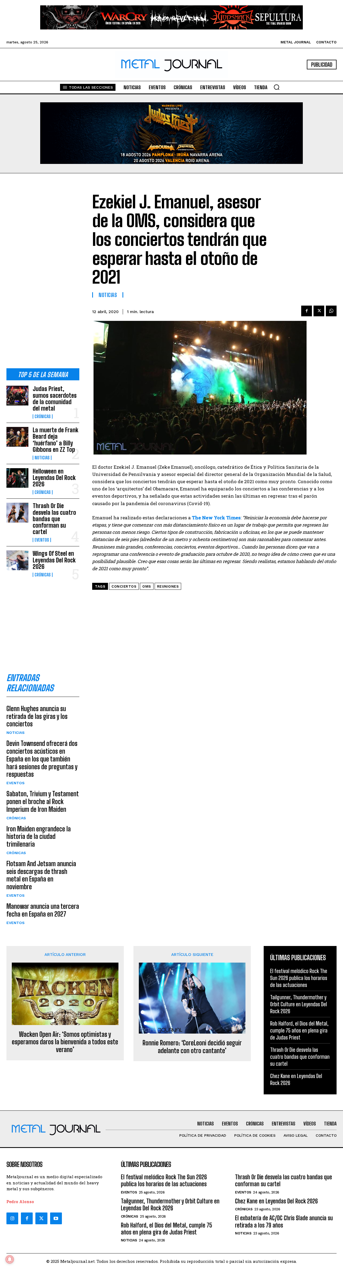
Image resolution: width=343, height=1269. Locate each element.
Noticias (42, 458)
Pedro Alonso (20, 1201)
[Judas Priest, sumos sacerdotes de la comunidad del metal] (17, 395)
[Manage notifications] (9, 1259)
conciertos (123, 586)
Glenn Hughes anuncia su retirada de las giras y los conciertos (37, 716)
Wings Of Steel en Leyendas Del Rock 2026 (54, 560)
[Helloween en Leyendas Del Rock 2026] (17, 478)
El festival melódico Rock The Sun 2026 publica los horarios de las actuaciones (298, 978)
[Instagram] (12, 1218)
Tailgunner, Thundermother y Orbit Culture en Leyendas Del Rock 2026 (298, 1004)
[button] (276, 87)
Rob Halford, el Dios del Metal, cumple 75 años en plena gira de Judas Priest (299, 1030)
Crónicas (43, 416)
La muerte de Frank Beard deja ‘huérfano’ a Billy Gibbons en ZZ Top (55, 439)
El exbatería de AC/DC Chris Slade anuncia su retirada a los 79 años (284, 1221)
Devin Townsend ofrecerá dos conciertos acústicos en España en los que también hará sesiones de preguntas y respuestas (41, 758)
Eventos (42, 540)
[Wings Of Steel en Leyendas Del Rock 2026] (17, 560)
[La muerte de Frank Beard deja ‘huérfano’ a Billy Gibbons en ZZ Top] (17, 436)
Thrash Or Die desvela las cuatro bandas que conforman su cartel (54, 518)
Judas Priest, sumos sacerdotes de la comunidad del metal (55, 398)
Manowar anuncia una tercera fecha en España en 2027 (42, 910)
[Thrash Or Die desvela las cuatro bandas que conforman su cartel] (17, 512)
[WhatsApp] (331, 311)
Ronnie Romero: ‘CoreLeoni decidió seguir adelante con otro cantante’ (192, 1046)
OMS (146, 586)
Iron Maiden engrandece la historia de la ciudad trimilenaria (38, 836)
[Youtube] (56, 1218)
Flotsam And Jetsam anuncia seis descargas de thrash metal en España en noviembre (41, 875)
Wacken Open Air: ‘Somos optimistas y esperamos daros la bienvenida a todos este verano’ (65, 1042)
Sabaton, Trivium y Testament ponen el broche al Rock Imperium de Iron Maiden (42, 801)
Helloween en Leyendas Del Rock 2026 (54, 478)
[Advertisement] (42, 275)
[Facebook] (306, 311)
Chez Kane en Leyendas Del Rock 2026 (276, 1201)
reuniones (168, 586)
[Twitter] (41, 1218)
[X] (319, 311)
